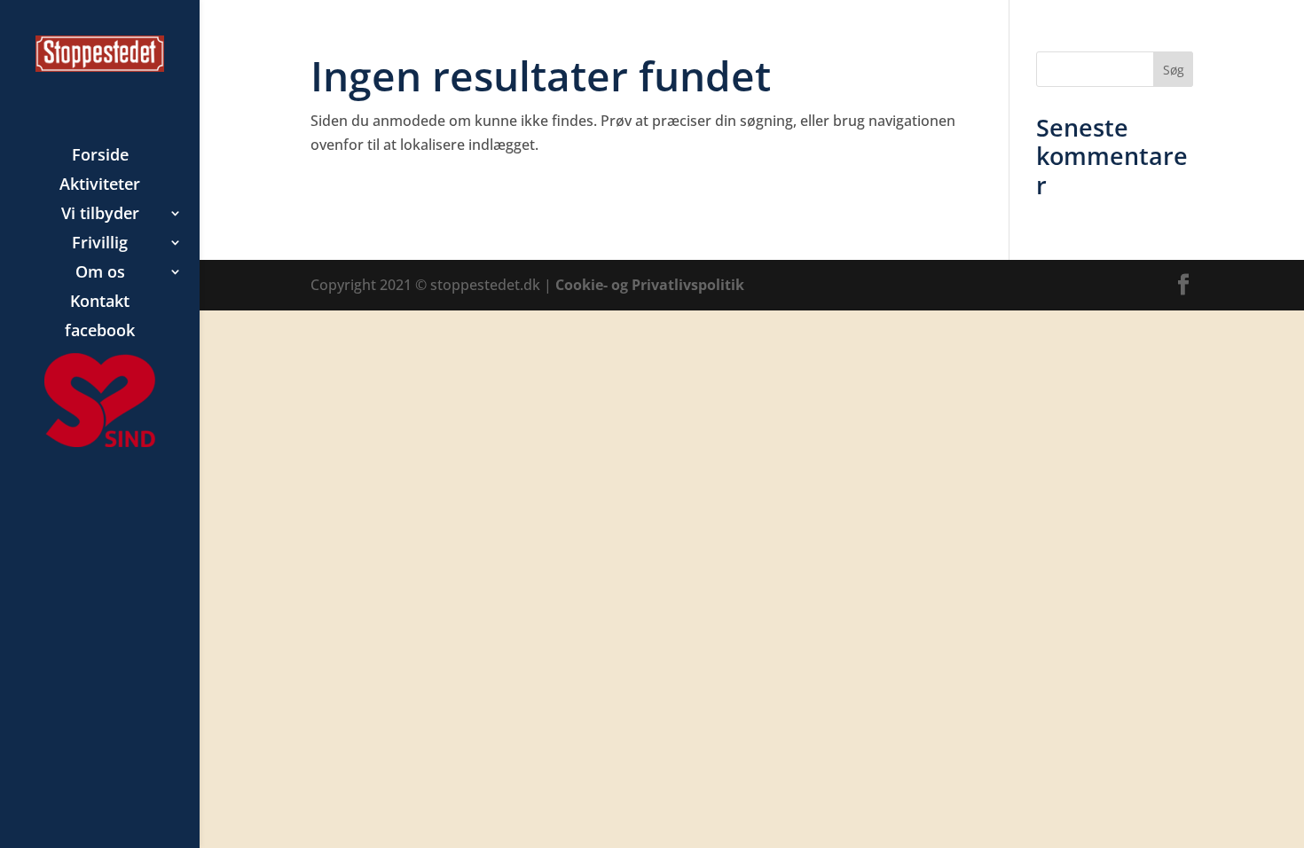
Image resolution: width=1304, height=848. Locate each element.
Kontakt (100, 302)
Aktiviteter (99, 185)
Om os (100, 273)
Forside (100, 156)
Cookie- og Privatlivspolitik (649, 284)
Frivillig (100, 244)
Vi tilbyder (100, 215)
